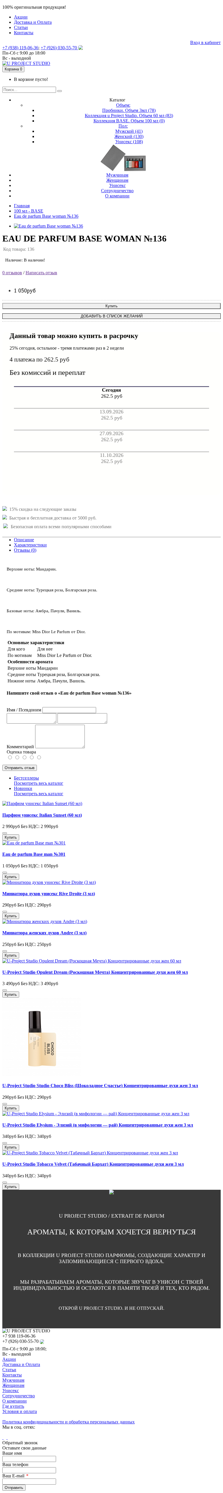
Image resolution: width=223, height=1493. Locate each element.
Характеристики (30, 544)
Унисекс (10, 1390)
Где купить (13, 1406)
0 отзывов (12, 272)
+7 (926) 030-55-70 (59, 47)
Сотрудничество (18, 1395)
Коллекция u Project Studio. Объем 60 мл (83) (129, 115)
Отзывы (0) (25, 550)
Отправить (14, 1487)
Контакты (12, 1374)
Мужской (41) (129, 131)
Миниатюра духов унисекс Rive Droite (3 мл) (48, 893)
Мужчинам (13, 1380)
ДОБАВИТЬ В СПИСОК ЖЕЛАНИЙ (112, 316)
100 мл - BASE (28, 210)
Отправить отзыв (20, 768)
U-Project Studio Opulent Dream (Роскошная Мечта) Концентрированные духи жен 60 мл (95, 972)
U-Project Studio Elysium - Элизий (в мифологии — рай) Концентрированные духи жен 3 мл (97, 1125)
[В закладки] (4, 833)
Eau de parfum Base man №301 (33, 854)
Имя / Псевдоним (24, 709)
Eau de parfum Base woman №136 (46, 216)
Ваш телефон (15, 1464)
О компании (14, 1400)
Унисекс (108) (129, 141)
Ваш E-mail (13, 1475)
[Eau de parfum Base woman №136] (48, 226)
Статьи (9, 1369)
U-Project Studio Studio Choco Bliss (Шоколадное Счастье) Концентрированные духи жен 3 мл (100, 1085)
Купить (111, 306)
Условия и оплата (19, 1411)
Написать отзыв (41, 272)
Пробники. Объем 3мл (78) (129, 110)
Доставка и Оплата (21, 1364)
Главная (22, 205)
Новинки (23, 788)
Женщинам (13, 1385)
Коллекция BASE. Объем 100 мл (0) (129, 120)
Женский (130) (128, 136)
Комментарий (20, 746)
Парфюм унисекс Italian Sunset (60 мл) (42, 815)
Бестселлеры (26, 777)
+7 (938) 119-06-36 (20, 47)
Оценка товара (21, 751)
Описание (24, 539)
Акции (9, 1359)
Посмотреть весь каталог (38, 783)
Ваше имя (12, 1453)
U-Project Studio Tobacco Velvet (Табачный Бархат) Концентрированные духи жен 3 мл (93, 1164)
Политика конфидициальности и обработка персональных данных (68, 1421)
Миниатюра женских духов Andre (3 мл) (44, 932)
